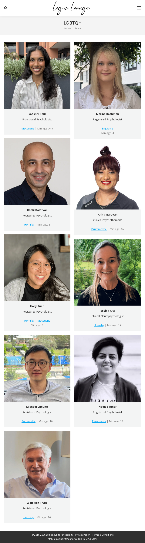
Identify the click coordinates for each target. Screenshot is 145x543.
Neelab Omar (107, 406)
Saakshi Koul (37, 114)
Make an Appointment (60, 539)
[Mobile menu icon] (139, 8)
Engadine (107, 128)
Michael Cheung (37, 406)
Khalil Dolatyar (37, 210)
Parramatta (28, 421)
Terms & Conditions (102, 534)
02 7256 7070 (90, 539)
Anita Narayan (107, 214)
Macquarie (27, 128)
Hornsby (29, 224)
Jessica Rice (107, 310)
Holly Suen (37, 306)
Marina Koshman (107, 114)
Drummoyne (99, 229)
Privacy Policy (82, 534)
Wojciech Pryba (37, 502)
